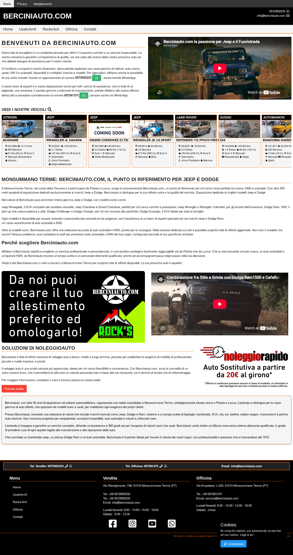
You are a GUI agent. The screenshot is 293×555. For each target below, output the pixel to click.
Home (8, 28)
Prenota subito (14, 389)
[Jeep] (73, 306)
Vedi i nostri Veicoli (25, 109)
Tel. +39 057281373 (209, 494)
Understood (235, 544)
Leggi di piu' (247, 534)
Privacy (22, 4)
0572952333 (277, 11)
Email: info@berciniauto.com (241, 466)
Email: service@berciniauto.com (217, 498)
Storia (7, 4)
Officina (71, 28)
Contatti (90, 28)
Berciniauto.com (37, 16)
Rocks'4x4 (51, 28)
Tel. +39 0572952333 (116, 494)
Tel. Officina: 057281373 (142, 466)
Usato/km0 (27, 28)
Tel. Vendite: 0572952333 (47, 466)
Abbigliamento (42, 4)
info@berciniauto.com (271, 15)
